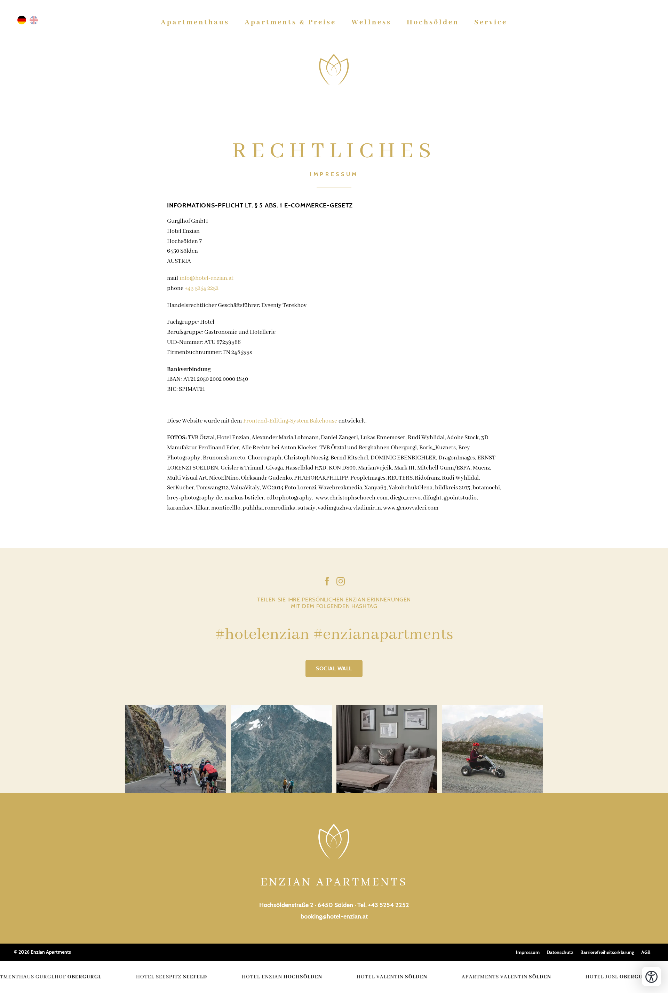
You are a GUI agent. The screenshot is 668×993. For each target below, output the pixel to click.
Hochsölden (433, 22)
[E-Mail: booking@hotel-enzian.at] (647, 23)
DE (21, 20)
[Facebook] (327, 583)
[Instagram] (340, 583)
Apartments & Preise (290, 22)
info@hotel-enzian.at (206, 278)
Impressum (528, 952)
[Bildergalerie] (624, 23)
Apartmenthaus (195, 22)
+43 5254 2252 (201, 288)
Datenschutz (560, 952)
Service (490, 22)
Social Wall (334, 668)
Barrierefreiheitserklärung (607, 952)
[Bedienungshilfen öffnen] (651, 976)
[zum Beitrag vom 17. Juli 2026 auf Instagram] (386, 749)
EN (34, 20)
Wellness (371, 22)
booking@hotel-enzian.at (334, 916)
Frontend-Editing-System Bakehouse (290, 421)
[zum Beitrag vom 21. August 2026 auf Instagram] (175, 749)
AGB (646, 952)
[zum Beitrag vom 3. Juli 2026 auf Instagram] (492, 749)
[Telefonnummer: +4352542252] (635, 23)
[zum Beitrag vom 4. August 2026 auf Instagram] (281, 749)
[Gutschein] (613, 23)
